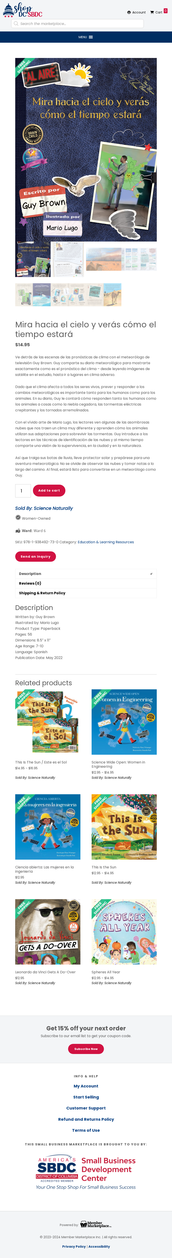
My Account (86, 1086)
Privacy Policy (74, 1246)
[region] (86, 1039)
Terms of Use (86, 1130)
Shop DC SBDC (22, 10)
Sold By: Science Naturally (44, 508)
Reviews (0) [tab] (30, 583)
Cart (161, 12)
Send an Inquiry (36, 556)
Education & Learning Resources (106, 542)
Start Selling (86, 1097)
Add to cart (49, 490)
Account (139, 12)
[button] (83, 37)
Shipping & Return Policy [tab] (42, 593)
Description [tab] (30, 573)
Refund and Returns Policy (86, 1119)
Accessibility (99, 1246)
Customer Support (86, 1108)
